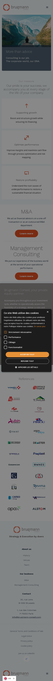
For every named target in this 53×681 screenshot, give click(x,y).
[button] (26, 367)
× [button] (47, 312)
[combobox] (9, 678)
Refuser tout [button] (27, 361)
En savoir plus (39, 326)
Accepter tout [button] (27, 354)
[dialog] (26, 340)
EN (9, 678)
